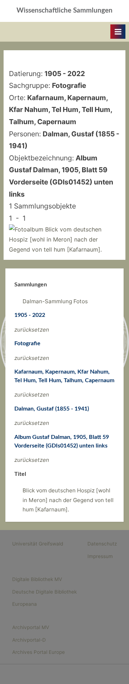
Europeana (24, 604)
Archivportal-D (29, 640)
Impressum (100, 556)
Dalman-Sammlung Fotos (55, 301)
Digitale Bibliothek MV (37, 579)
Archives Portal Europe (38, 652)
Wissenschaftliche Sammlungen (64, 10)
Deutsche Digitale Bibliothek (44, 592)
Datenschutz (102, 544)
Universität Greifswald (37, 544)
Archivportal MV (30, 627)
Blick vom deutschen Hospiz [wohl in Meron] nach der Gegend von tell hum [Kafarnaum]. (68, 500)
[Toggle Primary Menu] (117, 31)
